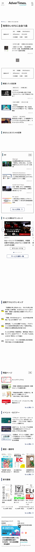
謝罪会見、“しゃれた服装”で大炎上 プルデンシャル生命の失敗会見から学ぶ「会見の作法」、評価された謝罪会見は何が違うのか (19, 326)
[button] (3, 229)
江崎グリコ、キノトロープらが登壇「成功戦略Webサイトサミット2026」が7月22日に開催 (22, 429)
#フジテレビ (15, 90)
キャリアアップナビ (18, 380)
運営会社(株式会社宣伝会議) (25, 525)
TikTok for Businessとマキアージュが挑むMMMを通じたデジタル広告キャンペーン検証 (22, 176)
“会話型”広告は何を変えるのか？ (6, 471)
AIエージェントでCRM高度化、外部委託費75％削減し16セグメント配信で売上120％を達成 (17, 242)
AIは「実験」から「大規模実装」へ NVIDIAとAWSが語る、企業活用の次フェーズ (22, 188)
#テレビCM (24, 34)
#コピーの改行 (16, 102)
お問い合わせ (21, 523)
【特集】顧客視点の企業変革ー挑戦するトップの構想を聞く (22, 387)
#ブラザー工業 (16, 44)
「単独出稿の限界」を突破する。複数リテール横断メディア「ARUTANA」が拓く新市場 (22, 394)
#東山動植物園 (27, 47)
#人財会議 (15, 37)
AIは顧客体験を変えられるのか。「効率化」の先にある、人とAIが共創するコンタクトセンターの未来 (22, 164)
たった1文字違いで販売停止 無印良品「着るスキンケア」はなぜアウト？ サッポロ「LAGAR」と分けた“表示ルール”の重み (19, 334)
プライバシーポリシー (7, 525)
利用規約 (3, 523)
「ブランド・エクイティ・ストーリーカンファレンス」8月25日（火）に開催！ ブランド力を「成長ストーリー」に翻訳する (22, 420)
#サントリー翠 (25, 102)
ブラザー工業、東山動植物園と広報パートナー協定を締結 (22, 50)
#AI (14, 31)
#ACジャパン (16, 87)
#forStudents (26, 31)
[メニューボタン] (3, 4)
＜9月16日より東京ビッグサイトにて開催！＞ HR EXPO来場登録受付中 (22, 200)
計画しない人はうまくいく (19, 501)
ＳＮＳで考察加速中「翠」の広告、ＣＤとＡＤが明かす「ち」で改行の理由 (22, 108)
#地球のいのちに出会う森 (27, 44)
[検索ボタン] (32, 4)
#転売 (26, 37)
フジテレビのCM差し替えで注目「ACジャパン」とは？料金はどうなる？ (22, 94)
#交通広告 (15, 105)
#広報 (21, 37)
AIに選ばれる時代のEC (18, 471)
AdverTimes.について (7, 521)
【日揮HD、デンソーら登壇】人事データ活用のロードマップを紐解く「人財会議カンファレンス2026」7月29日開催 (23, 437)
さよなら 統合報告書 (6, 501)
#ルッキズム (22, 116)
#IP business (16, 34)
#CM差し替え (24, 87)
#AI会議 (18, 31)
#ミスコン (15, 116)
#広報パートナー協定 (17, 47)
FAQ (19, 521)
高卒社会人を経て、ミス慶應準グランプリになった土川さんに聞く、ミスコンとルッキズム (22, 120)
